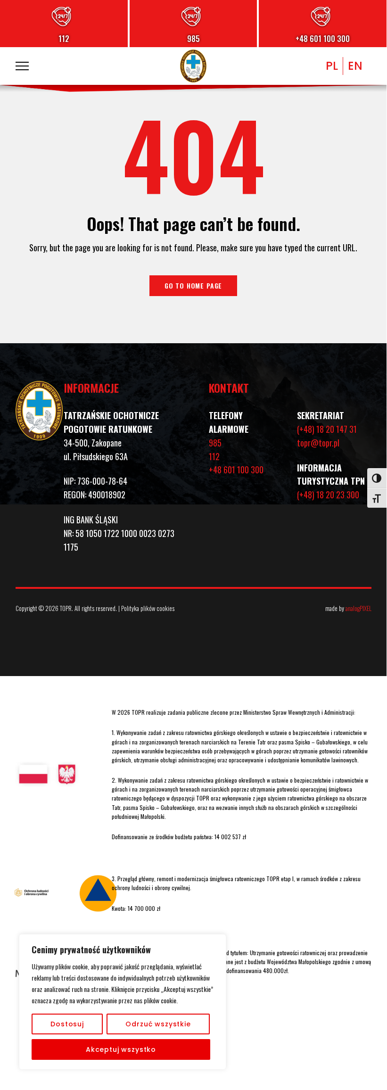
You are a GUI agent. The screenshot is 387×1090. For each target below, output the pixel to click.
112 (63, 38)
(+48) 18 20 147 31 (327, 429)
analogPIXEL (358, 608)
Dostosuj (67, 1024)
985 (193, 38)
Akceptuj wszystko (121, 1049)
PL (332, 66)
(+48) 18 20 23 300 (328, 494)
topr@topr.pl (318, 443)
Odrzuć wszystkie (157, 1024)
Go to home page (193, 285)
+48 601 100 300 (323, 38)
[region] (122, 1002)
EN (355, 66)
